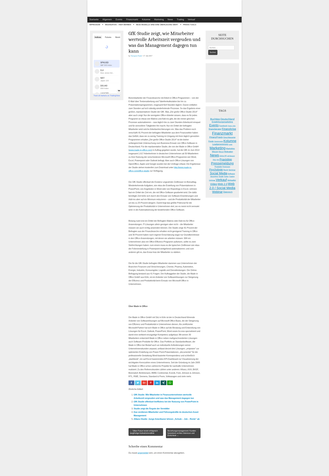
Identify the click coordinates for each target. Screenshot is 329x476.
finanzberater (215, 129)
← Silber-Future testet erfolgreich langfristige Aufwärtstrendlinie (144, 432)
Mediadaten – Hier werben (118, 25)
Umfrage (212, 180)
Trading (180, 19)
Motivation (228, 152)
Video (213, 184)
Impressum (94, 25)
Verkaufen (231, 180)
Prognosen (226, 167)
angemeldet (143, 453)
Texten (226, 176)
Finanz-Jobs (232, 126)
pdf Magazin (231, 156)
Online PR (223, 156)
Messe (221, 152)
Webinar (217, 191)
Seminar (232, 170)
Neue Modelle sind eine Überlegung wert (157, 25)
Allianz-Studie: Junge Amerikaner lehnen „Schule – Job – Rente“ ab (167, 419)
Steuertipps (214, 176)
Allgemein (107, 19)
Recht (225, 170)
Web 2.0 (222, 184)
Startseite (94, 19)
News (170, 19)
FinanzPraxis (216, 137)
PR (218, 160)
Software (231, 174)
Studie (221, 176)
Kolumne (146, 19)
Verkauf (191, 19)
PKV (214, 160)
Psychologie (216, 169)
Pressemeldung (222, 163)
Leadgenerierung (220, 144)
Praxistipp (226, 159)
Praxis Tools (189, 25)
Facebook (223, 126)
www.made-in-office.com (140, 150)
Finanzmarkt (132, 19)
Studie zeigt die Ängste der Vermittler (152, 409)
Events (119, 19)
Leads (230, 144)
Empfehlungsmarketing (222, 122)
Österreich (227, 192)
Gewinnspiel (218, 141)
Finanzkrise (229, 128)
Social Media (218, 173)
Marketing (159, 19)
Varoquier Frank (136, 56)
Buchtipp (215, 119)
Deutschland (228, 119)
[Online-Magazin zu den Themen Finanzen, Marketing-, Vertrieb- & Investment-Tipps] (164, 8)
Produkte (218, 167)
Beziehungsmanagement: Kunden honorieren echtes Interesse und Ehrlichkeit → (181, 433)
